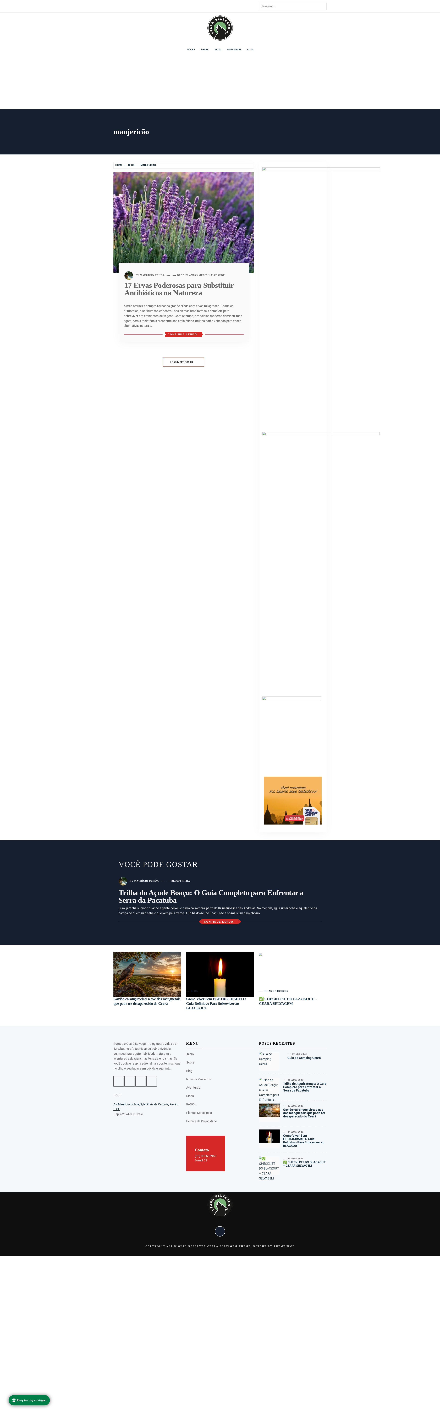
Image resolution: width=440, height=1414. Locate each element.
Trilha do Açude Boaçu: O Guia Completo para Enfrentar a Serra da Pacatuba (211, 896)
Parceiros (234, 49)
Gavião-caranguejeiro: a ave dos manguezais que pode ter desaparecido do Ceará (304, 1113)
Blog (217, 49)
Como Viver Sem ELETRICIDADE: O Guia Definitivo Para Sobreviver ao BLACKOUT (216, 1003)
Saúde (220, 275)
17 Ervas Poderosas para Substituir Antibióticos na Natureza (179, 289)
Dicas (190, 1096)
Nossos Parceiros (198, 1079)
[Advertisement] (220, 82)
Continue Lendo (182, 334)
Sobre (205, 49)
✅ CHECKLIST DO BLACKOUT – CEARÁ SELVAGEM (304, 1163)
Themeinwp (284, 1246)
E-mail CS (201, 1160)
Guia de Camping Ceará (304, 1058)
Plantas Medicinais (200, 275)
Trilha (185, 881)
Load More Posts (181, 362)
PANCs (191, 1104)
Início (191, 49)
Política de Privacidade (201, 1121)
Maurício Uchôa (152, 275)
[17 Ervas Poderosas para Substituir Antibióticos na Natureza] (183, 222)
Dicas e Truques (276, 991)
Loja (250, 49)
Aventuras (193, 1087)
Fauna (131, 991)
